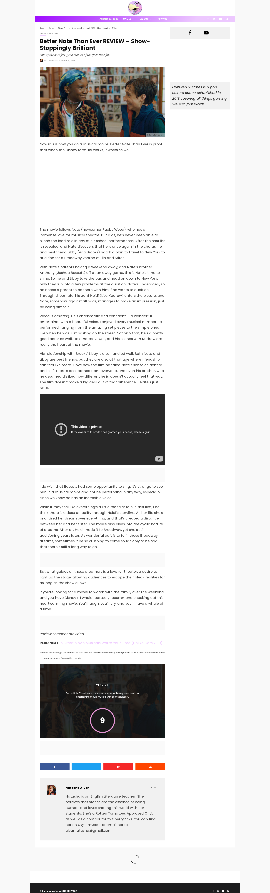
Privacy (162, 18)
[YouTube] (220, 19)
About (144, 18)
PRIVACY (72, 891)
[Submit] (150, 766)
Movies (43, 33)
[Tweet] (86, 766)
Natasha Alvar (51, 60)
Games (127, 18)
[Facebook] (208, 19)
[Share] (55, 766)
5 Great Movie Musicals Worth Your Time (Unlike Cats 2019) (111, 643)
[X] (214, 19)
